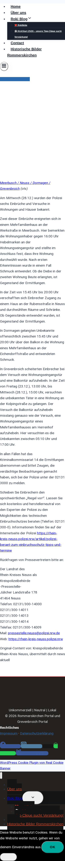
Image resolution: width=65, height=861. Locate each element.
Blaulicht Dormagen (15, 79)
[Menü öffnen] (4, 66)
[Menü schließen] (1, 775)
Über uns (18, 13)
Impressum (9, 733)
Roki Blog (14, 798)
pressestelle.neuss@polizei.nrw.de (34, 633)
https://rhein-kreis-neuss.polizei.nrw (35, 639)
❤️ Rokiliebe (20, 25)
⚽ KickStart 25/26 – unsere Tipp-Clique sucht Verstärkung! (38, 34)
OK (52, 847)
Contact (17, 43)
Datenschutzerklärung (36, 733)
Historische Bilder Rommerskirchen (24, 52)
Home (16, 6)
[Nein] (8, 857)
